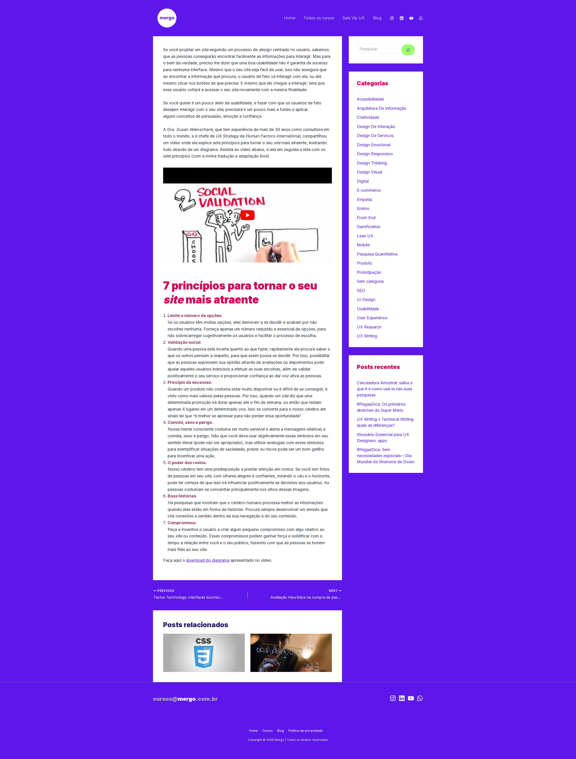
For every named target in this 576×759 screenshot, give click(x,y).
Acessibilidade (370, 99)
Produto (364, 263)
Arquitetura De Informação (381, 108)
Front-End (366, 217)
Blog (377, 18)
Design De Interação (376, 126)
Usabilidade (368, 308)
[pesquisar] (408, 49)
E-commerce (369, 190)
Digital (363, 181)
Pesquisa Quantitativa (377, 254)
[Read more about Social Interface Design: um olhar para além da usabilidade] (291, 652)
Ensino (363, 208)
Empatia (364, 199)
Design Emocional (373, 144)
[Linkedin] (402, 18)
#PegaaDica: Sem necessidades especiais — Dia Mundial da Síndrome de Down (385, 455)
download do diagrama (207, 560)
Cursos (267, 730)
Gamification (368, 226)
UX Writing (367, 336)
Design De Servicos (375, 135)
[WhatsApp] (421, 18)
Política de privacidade (305, 730)
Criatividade (368, 117)
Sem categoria (370, 281)
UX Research (369, 327)
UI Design (366, 299)
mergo (185, 699)
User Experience (372, 317)
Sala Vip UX (353, 18)
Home (289, 18)
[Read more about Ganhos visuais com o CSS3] (204, 652)
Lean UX (365, 236)
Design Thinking (372, 163)
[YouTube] (411, 18)
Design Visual (369, 172)
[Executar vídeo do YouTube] (247, 215)
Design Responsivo (375, 153)
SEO (361, 290)
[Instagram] (392, 18)
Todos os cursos (318, 18)
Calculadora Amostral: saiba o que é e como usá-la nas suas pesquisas (385, 388)
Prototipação (369, 272)
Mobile (363, 245)
